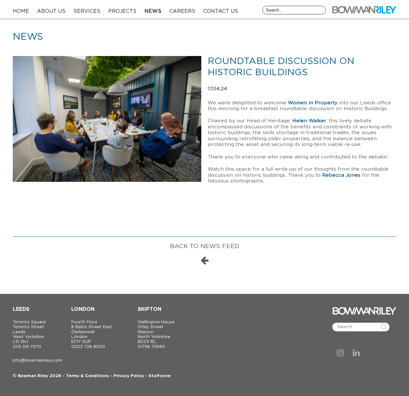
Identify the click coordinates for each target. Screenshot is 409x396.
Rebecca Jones (341, 175)
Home (21, 11)
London (83, 309)
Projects (122, 11)
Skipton (149, 309)
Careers (182, 11)
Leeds (21, 309)
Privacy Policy (128, 376)
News (152, 11)
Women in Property (312, 103)
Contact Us (220, 11)
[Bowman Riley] (364, 9)
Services (86, 11)
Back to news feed (204, 246)
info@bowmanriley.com (37, 361)
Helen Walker (309, 120)
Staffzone (160, 376)
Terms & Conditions (87, 376)
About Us (51, 11)
